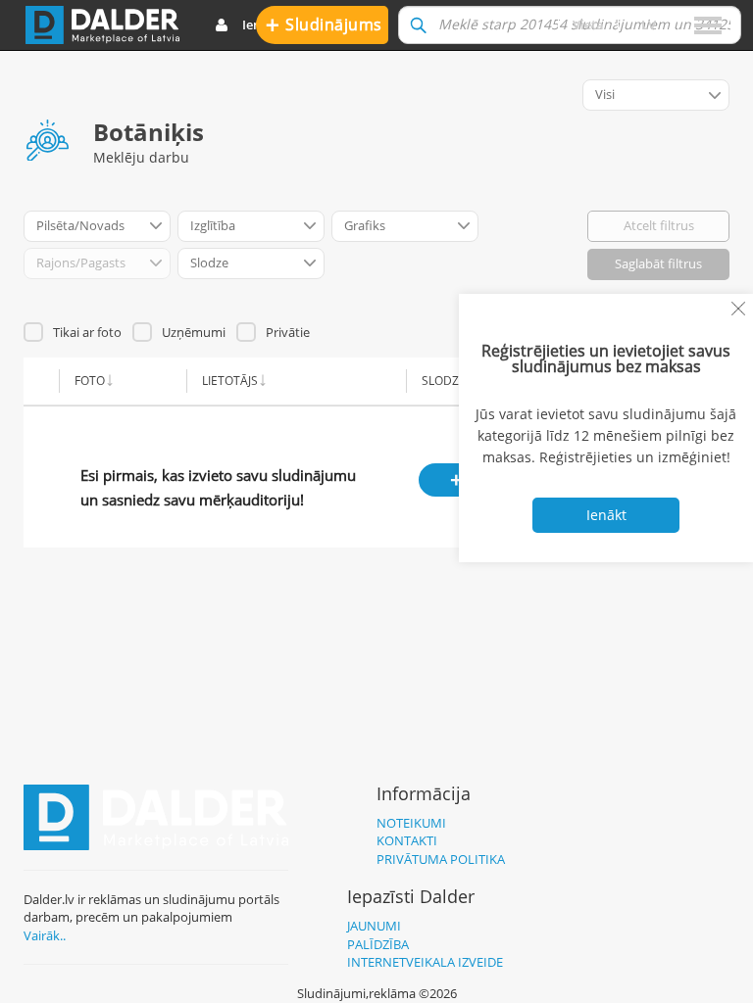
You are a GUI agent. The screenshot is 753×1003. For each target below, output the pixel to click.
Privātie (288, 332)
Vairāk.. (45, 935)
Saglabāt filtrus (658, 263)
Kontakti (406, 840)
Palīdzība (378, 944)
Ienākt (261, 24)
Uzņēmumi (194, 332)
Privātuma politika (440, 859)
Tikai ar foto (87, 332)
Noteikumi (411, 823)
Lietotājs (230, 380)
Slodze (444, 380)
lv (648, 24)
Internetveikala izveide (425, 962)
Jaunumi (374, 925)
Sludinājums (324, 24)
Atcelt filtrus (659, 225)
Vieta (588, 24)
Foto (90, 380)
